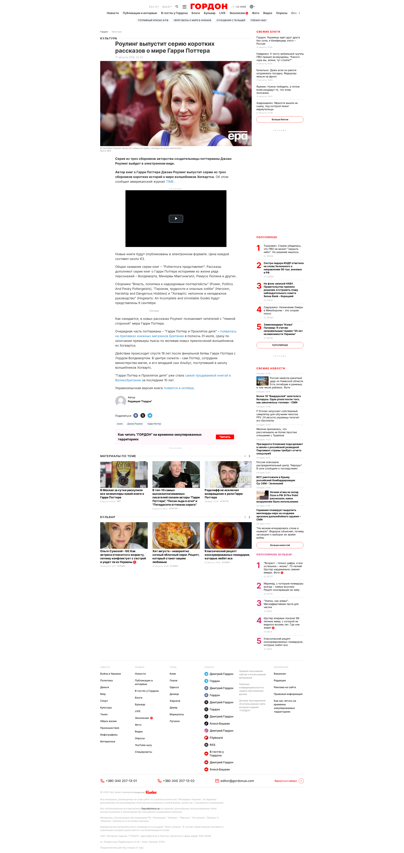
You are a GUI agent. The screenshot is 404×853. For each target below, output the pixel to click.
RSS (212, 744)
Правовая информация (288, 694)
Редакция (280, 680)
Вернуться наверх (286, 780)
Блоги (196, 13)
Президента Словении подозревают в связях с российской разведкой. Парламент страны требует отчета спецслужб (279, 448)
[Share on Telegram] (150, 415)
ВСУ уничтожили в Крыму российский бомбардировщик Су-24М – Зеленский (275, 480)
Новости (113, 13)
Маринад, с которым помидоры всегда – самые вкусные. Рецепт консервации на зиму (283, 586)
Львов (173, 680)
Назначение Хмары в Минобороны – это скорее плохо (283, 310)
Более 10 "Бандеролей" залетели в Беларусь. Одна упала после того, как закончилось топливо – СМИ (278, 399)
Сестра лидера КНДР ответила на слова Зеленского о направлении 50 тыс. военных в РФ (284, 267)
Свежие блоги (268, 31)
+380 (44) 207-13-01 (121, 781)
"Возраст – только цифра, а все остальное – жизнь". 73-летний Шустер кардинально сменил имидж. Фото (283, 567)
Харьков (175, 700)
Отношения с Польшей (231, 20)
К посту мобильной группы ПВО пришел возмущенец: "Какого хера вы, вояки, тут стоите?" (280, 57)
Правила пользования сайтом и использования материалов (252, 674)
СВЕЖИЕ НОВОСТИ (270, 368)
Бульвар (209, 13)
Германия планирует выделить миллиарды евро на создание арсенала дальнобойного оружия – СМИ (278, 514)
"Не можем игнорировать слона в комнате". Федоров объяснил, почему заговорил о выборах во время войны (280, 533)
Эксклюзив (237, 13)
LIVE (222, 13)
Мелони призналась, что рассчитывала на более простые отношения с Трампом (276, 432)
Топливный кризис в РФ (153, 20)
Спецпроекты (143, 751)
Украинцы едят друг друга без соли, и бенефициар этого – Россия (278, 40)
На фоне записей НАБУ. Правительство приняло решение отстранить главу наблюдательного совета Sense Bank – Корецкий (281, 290)
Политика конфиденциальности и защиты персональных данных (251, 689)
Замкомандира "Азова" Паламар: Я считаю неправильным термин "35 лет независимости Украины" (283, 329)
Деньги (104, 687)
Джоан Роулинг (135, 424)
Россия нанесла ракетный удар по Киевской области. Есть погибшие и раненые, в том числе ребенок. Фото (280, 382)
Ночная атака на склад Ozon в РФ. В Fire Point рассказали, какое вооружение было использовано (277, 496)
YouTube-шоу (143, 745)
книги (120, 424)
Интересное (107, 741)
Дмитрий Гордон (221, 674)
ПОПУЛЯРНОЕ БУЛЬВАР (274, 554)
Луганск (175, 721)
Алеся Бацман (220, 723)
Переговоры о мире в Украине (192, 20)
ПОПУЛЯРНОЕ (266, 237)
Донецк (174, 694)
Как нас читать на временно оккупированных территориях (285, 706)
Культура (117, 31)
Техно (104, 714)
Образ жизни (108, 721)
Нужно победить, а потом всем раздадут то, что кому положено (278, 89)
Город (173, 667)
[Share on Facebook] (135, 415)
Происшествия (109, 727)
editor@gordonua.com (237, 781)
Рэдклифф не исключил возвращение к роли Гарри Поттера (224, 493)
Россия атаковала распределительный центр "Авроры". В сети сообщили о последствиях (279, 465)
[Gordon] (208, 6)
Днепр (173, 707)
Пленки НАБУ (258, 20)
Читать (225, 437)
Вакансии (280, 673)
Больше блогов (280, 119)
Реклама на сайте (285, 687)
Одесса (174, 687)
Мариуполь (177, 714)
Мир (119, 501)
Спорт (104, 700)
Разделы (139, 667)
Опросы (281, 13)
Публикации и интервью (140, 13)
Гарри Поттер (154, 424)
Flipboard (216, 737)
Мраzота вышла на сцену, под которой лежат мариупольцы (277, 106)
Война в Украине (110, 673)
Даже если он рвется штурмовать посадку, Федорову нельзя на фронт (276, 73)
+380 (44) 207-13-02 (179, 781)
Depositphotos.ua (150, 808)
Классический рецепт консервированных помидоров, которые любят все (227, 554)
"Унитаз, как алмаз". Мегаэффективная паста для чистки (281, 604)
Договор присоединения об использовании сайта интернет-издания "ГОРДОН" (252, 705)
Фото (255, 13)
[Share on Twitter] (142, 415)
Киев (173, 673)
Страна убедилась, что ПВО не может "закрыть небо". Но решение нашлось (282, 249)
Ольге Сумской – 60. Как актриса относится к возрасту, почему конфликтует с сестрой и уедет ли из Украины (123, 556)
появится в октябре (179, 388)
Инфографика (108, 734)
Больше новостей (280, 545)
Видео (267, 13)
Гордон (104, 31)
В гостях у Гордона (174, 13)
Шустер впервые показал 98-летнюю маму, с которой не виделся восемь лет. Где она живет (282, 623)
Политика (106, 680)
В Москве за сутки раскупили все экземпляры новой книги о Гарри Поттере (122, 493)
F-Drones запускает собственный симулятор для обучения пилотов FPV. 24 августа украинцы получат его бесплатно (277, 415)
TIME (170, 181)
